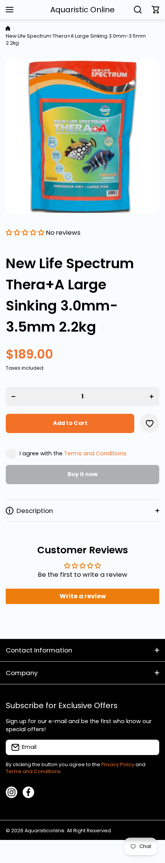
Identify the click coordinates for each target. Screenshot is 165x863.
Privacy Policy (117, 764)
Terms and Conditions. (95, 453)
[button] (155, 9)
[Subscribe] (149, 747)
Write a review (82, 596)
